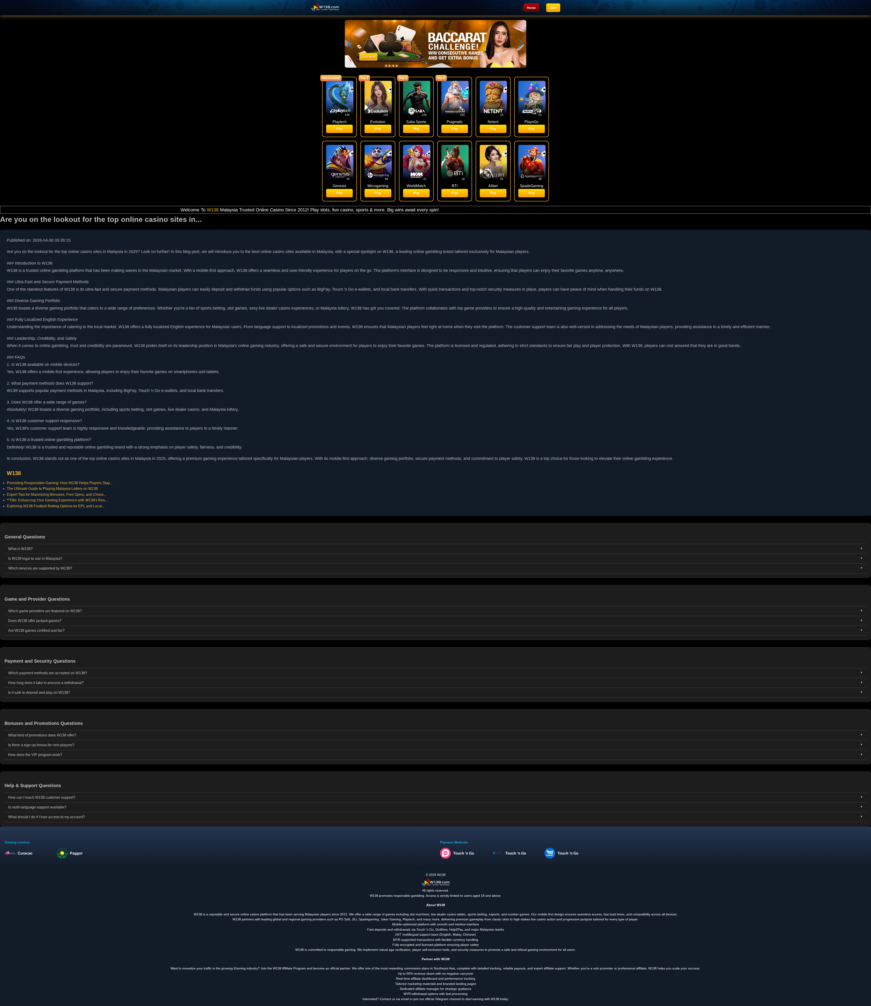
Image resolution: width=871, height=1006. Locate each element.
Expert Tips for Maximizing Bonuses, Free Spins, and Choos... (56, 494)
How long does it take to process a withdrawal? (46, 683)
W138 (113, 209)
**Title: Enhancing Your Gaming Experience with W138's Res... (57, 500)
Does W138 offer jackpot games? (34, 621)
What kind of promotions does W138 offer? (42, 735)
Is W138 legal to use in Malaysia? (35, 558)
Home (531, 8)
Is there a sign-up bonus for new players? (41, 745)
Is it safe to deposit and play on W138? (39, 692)
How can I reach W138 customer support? (41, 797)
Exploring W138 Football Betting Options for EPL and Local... (56, 506)
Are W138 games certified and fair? (36, 630)
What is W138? (20, 549)
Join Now (368, 57)
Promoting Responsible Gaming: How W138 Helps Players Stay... (59, 483)
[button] (521, 44)
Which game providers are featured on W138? (45, 611)
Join (553, 8)
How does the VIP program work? (35, 755)
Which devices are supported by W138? (40, 568)
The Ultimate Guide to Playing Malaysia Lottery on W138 (52, 489)
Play (339, 128)
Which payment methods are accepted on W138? (47, 673)
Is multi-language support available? (37, 807)
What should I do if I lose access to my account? (46, 817)
